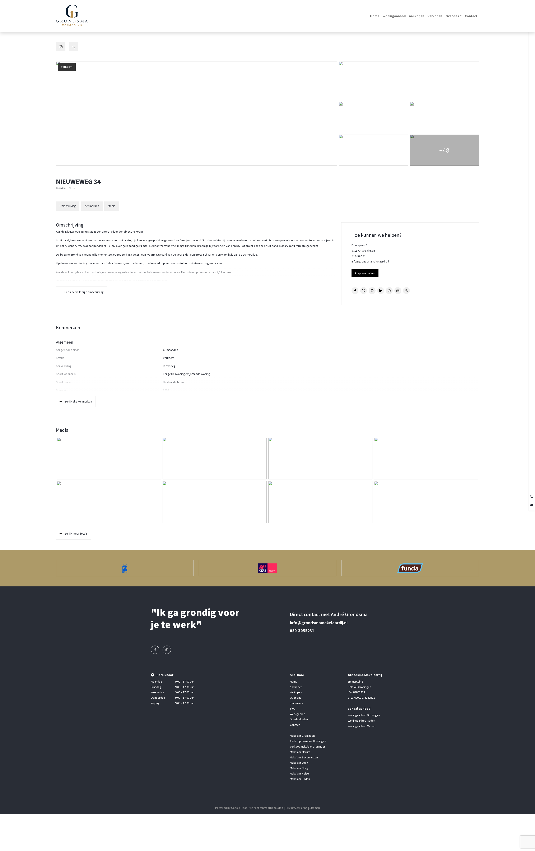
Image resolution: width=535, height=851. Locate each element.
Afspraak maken (365, 273)
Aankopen (416, 16)
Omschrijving (68, 206)
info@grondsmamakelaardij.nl (370, 261)
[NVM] (125, 568)
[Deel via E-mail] (397, 290)
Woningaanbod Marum (361, 726)
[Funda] (410, 568)
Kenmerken (92, 206)
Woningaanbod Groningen (364, 715)
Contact (471, 16)
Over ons (452, 16)
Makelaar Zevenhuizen (304, 757)
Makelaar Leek (299, 763)
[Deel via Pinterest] (372, 290)
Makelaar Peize (299, 773)
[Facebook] (155, 650)
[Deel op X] (363, 290)
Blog (293, 708)
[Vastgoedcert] (267, 568)
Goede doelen (299, 719)
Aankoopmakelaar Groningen (308, 741)
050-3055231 (359, 256)
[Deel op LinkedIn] (380, 290)
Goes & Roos (239, 808)
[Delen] (73, 46)
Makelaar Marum (300, 752)
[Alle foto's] (60, 46)
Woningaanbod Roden (361, 720)
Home (374, 16)
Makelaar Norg (299, 768)
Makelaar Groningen (302, 736)
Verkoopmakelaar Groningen (308, 746)
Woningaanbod (394, 16)
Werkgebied (297, 714)
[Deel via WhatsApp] (389, 290)
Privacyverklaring (296, 808)
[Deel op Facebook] (355, 290)
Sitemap (315, 808)
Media (111, 206)
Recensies (296, 703)
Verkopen (435, 16)
